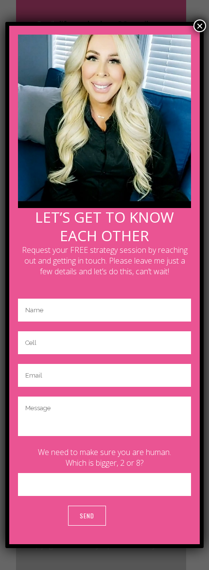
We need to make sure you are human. (104, 452)
